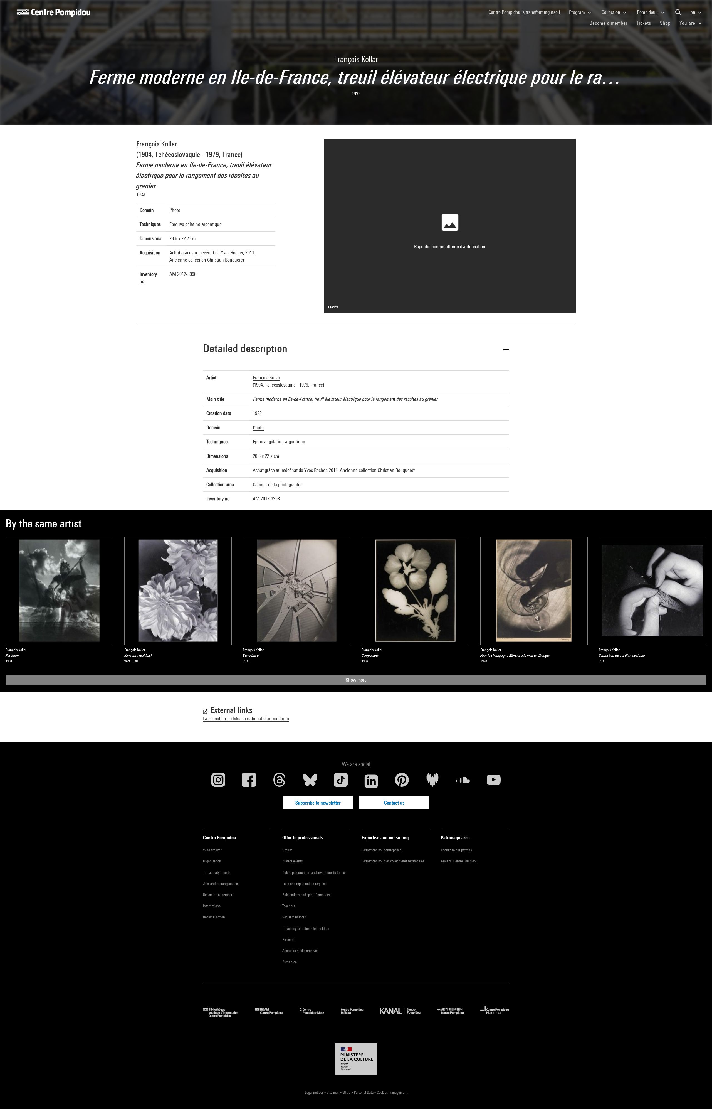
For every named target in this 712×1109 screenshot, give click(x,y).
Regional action (214, 917)
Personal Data (364, 1092)
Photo (174, 210)
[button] (356, 349)
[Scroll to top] (698, 1095)
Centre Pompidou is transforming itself (526, 12)
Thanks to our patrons (456, 850)
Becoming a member (217, 894)
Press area (289, 962)
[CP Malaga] (356, 1015)
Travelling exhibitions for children (305, 928)
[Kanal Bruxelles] (404, 1015)
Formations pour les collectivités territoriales (393, 861)
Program (577, 12)
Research (288, 939)
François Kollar (156, 143)
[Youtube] (493, 781)
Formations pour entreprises (381, 850)
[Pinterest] (402, 781)
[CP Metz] (315, 1015)
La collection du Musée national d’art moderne (246, 718)
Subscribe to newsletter (318, 803)
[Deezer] (432, 781)
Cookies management (392, 1092)
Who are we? (212, 850)
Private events (292, 861)
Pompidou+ (648, 12)
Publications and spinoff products (306, 894)
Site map (333, 1092)
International (212, 906)
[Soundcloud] (463, 781)
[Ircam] (273, 1015)
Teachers (288, 906)
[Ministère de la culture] (356, 1059)
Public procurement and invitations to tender (314, 872)
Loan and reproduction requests (304, 883)
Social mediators (294, 917)
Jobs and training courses (221, 883)
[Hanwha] (494, 1015)
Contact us (394, 803)
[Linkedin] (371, 781)
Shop (667, 23)
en (693, 12)
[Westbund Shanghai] (454, 1015)
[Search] (678, 12)
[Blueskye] (310, 781)
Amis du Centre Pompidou (459, 861)
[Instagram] (218, 781)
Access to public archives (300, 950)
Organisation (212, 861)
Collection (611, 12)
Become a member (611, 23)
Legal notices (314, 1092)
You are (688, 23)
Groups (287, 850)
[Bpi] (224, 1015)
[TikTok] (340, 781)
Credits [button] (333, 307)
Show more (356, 680)
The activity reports (216, 872)
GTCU (347, 1092)
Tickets (643, 23)
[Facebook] (249, 781)
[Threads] (279, 781)
